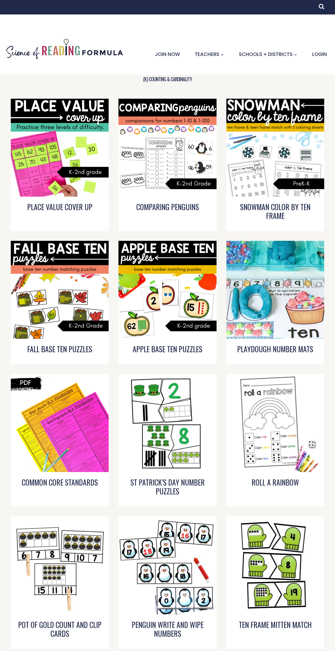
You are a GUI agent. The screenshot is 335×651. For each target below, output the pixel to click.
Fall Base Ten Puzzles (59, 348)
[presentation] (60, 148)
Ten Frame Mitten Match (275, 624)
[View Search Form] (324, 9)
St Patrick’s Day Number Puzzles (167, 487)
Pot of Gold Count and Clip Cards (60, 629)
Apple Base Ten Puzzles (167, 348)
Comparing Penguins (167, 206)
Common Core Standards (60, 482)
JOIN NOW (167, 54)
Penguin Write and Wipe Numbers (168, 629)
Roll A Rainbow (275, 482)
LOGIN (319, 54)
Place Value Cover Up (59, 206)
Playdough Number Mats (275, 348)
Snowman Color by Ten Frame (275, 211)
